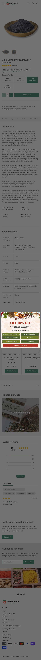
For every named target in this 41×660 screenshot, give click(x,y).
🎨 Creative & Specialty (11, 341)
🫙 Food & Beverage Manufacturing (11, 334)
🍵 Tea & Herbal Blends (29, 334)
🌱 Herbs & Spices (29, 341)
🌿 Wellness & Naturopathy (11, 337)
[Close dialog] (38, 313)
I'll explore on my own (20, 345)
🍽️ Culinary (29, 337)
